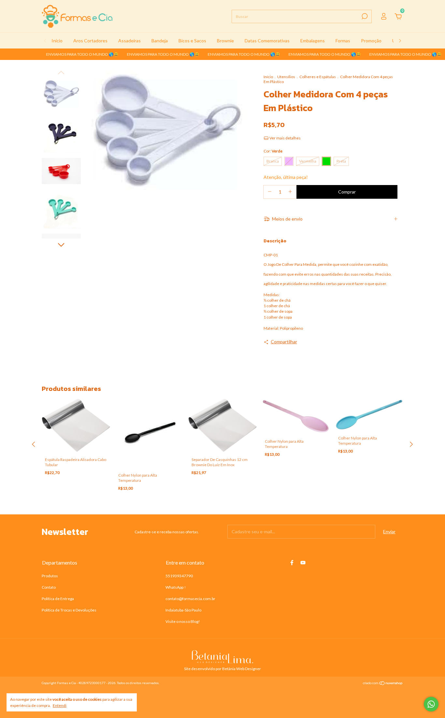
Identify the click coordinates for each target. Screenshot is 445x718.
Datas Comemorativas (267, 40)
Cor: (273, 151)
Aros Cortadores (90, 40)
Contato (49, 587)
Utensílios (286, 76)
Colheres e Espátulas (317, 76)
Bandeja (159, 40)
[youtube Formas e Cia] (303, 562)
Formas (343, 40)
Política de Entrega (58, 598)
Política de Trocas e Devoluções (69, 610)
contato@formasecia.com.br (190, 598)
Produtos (50, 575)
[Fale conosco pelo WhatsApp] (431, 704)
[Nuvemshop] (383, 683)
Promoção (371, 40)
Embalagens (312, 40)
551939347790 (179, 575)
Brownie (225, 40)
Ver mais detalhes (285, 138)
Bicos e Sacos (192, 40)
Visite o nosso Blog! (182, 621)
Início (57, 40)
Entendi (59, 705)
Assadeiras (129, 40)
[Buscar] (364, 16)
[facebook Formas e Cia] (291, 562)
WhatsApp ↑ (175, 587)
